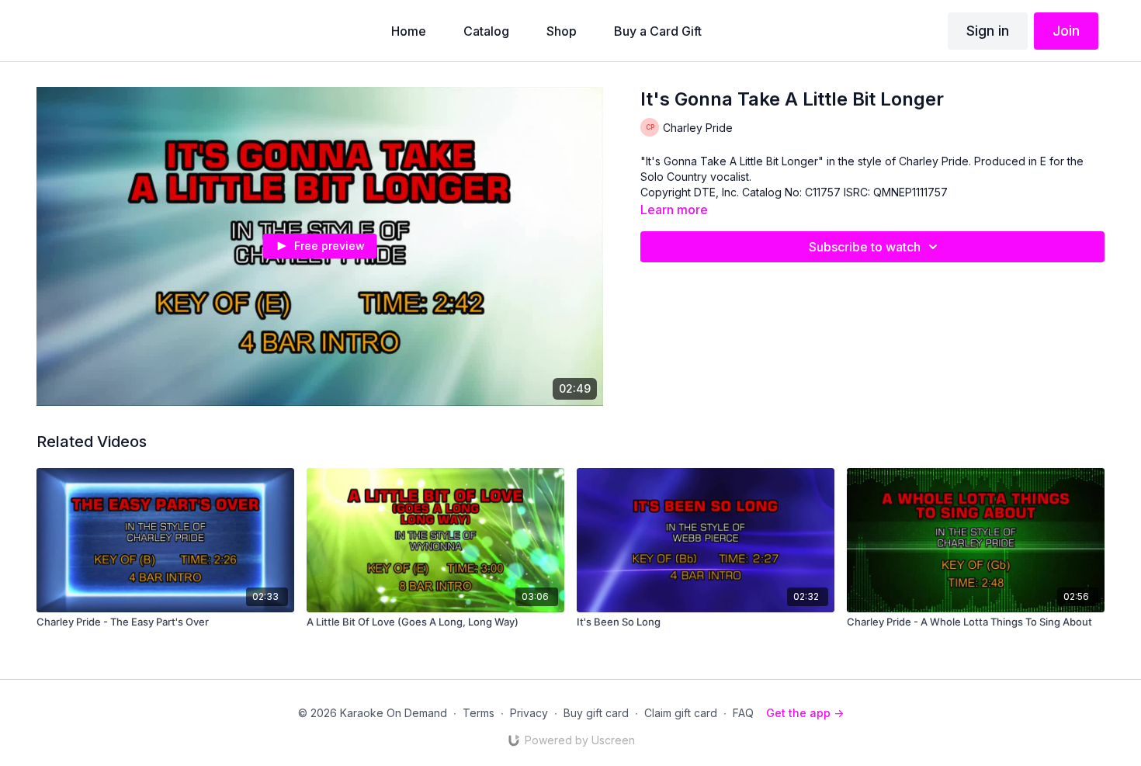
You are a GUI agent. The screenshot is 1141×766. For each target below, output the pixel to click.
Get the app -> (805, 712)
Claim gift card (680, 712)
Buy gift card (596, 712)
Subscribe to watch (865, 247)
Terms (478, 712)
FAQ (743, 712)
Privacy (529, 712)
